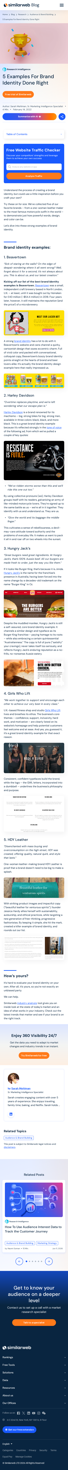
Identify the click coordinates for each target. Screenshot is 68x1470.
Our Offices (9, 1403)
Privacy (32, 1450)
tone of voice (54, 427)
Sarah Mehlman (21, 1088)
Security (43, 1450)
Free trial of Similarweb (18, 94)
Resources (9, 1387)
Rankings (8, 1357)
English (6, 1444)
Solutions (8, 1372)
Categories (8, 1450)
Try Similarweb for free (34, 1055)
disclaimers (9, 1147)
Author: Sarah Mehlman (14, 106)
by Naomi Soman (13, 1248)
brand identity (22, 341)
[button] (26, 1261)
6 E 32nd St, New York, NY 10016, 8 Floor (27, 1420)
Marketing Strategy (47, 1243)
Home (5, 14)
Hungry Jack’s (12, 573)
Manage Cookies (23, 1456)
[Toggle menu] (61, 5)
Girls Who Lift (52, 710)
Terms (53, 1450)
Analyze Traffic (33, 176)
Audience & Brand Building (41, 14)
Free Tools (9, 1365)
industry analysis (27, 1003)
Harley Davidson (13, 412)
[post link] (33, 1216)
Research (22, 14)
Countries (21, 1450)
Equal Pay (7, 1456)
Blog (13, 14)
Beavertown (42, 285)
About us (8, 1395)
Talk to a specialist (33, 1322)
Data (5, 1380)
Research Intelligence (19, 1221)
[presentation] (19, 1262)
